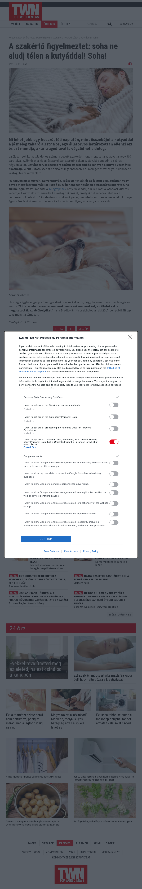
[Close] (131, 338)
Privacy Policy (90, 551)
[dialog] (71, 444)
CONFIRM (46, 539)
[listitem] (71, 397)
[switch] (113, 405)
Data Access (71, 551)
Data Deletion (51, 551)
